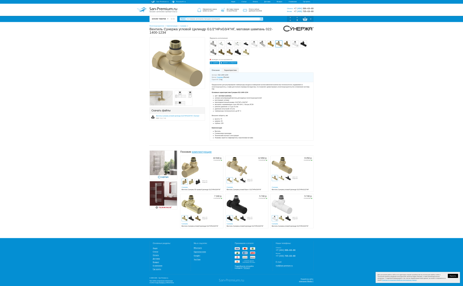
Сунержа (183, 26)
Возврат (279, 2)
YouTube (197, 259)
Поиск (183, 19)
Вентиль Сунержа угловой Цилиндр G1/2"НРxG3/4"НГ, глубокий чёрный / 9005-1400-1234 (246, 43)
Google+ (197, 256)
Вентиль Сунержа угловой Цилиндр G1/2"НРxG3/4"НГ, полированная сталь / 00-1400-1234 (213, 43)
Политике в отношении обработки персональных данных (399, 280)
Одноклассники (200, 252)
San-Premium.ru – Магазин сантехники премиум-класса (163, 10)
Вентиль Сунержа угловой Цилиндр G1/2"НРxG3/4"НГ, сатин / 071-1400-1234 (213, 52)
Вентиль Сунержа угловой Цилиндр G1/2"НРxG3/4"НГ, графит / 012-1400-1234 (262, 43)
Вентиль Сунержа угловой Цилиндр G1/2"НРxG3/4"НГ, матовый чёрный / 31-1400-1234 (303, 43)
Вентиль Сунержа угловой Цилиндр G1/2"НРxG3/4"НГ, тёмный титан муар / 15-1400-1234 (237, 52)
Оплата (255, 2)
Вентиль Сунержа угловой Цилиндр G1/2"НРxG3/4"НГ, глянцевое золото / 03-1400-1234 (270, 43)
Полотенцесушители (157, 26)
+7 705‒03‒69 (285, 256)
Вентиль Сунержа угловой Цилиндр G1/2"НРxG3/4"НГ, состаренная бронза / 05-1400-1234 (221, 52)
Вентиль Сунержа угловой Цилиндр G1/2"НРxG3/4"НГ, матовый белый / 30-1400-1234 (295, 43)
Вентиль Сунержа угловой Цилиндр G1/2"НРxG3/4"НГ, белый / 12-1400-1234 (254, 43)
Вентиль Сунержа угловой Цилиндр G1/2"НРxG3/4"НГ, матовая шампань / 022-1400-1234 (278, 43)
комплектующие (202, 151)
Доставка (267, 2)
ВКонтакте (198, 248)
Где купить (306, 2)
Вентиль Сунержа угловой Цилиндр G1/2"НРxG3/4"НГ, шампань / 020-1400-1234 (246, 52)
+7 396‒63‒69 (285, 250)
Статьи (244, 2)
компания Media (306, 281)
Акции (233, 2)
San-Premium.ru (161, 282)
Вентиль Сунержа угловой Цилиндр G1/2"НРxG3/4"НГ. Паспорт (177, 116)
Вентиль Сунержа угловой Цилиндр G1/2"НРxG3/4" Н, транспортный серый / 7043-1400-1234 (229, 43)
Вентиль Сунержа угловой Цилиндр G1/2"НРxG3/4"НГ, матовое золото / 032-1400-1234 (287, 43)
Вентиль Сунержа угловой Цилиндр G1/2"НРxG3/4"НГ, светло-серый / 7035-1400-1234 (221, 43)
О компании (293, 2)
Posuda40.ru (181, 2)
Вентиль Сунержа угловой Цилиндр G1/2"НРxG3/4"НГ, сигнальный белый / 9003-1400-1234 (237, 43)
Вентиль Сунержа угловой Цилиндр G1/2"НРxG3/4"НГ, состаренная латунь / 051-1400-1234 (229, 52)
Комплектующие (172, 26)
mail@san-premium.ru (284, 266)
